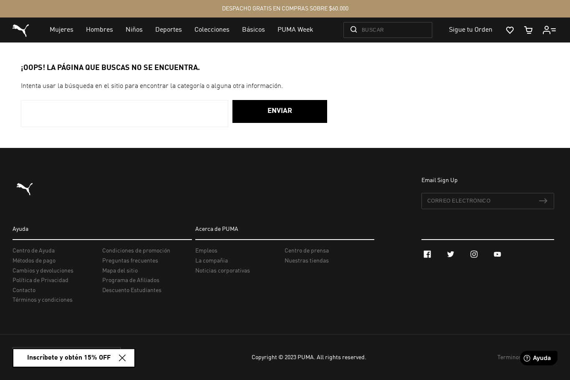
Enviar (279, 111)
